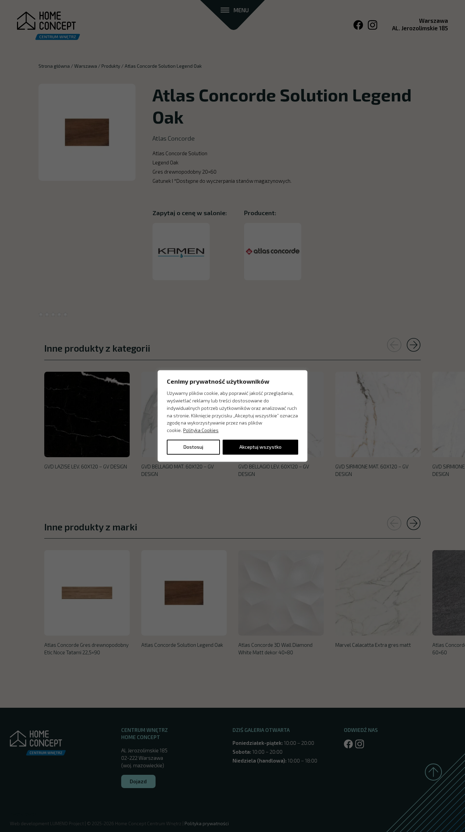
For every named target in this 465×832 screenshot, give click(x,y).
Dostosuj (193, 447)
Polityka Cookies (201, 430)
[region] (232, 416)
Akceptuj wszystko (260, 447)
